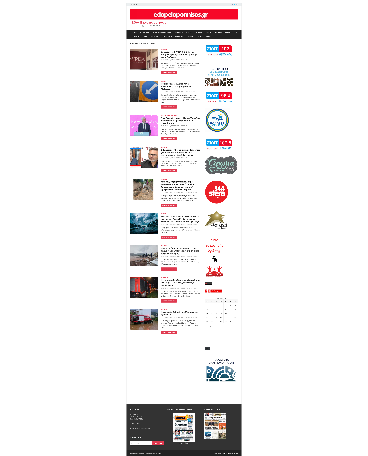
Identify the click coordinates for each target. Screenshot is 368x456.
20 (216, 317)
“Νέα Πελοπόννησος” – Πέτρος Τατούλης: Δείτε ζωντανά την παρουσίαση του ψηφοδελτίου (180, 120)
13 (216, 313)
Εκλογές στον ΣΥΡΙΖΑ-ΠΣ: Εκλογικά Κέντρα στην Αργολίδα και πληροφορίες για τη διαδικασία (180, 54)
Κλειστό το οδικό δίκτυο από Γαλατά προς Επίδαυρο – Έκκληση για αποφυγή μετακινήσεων (180, 282)
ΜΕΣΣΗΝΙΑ (218, 32)
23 (230, 317)
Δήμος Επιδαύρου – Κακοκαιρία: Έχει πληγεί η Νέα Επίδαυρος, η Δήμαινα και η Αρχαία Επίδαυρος (180, 251)
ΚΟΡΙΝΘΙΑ (198, 32)
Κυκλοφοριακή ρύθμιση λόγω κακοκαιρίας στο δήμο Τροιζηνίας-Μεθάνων (177, 86)
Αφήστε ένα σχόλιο (191, 60)
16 (230, 313)
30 (230, 321)
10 (235, 309)
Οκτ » (211, 326)
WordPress (227, 453)
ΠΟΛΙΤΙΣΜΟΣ (154, 36)
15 (226, 313)
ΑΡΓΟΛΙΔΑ (179, 32)
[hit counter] (213, 292)
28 (221, 321)
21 (221, 317)
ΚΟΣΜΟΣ (191, 36)
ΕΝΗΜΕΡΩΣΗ (144, 32)
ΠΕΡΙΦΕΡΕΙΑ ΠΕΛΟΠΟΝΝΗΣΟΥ (162, 32)
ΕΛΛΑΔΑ (228, 32)
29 (226, 321)
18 (207, 317)
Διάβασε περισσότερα (168, 72)
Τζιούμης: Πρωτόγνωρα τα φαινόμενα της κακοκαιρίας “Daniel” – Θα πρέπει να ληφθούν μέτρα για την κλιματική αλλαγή (180, 219)
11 (207, 313)
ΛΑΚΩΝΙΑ (208, 32)
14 (221, 313)
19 (212, 317)
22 (226, 317)
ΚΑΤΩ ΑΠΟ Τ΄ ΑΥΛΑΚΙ (204, 36)
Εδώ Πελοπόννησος (149, 22)
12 (212, 313)
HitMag (235, 453)
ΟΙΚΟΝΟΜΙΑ (136, 36)
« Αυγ (206, 326)
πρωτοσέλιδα (184, 443)
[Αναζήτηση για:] (147, 443)
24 (235, 317)
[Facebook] (232, 4)
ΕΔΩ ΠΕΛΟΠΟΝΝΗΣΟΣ (178, 60)
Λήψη (207, 348)
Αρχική (134, 32)
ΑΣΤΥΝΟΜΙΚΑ (179, 36)
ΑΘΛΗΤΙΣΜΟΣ (167, 36)
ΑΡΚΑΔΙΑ (189, 32)
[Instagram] (237, 4)
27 (216, 321)
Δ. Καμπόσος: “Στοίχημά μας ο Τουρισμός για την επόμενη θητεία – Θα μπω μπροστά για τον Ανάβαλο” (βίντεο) (180, 152)
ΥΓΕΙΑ (145, 36)
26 (212, 321)
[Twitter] (234, 4)
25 (207, 321)
